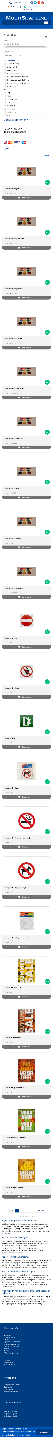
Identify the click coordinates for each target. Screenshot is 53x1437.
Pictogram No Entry (11, 638)
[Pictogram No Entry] (26, 621)
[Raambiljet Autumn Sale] (26, 1020)
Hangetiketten (11, 86)
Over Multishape (9, 1337)
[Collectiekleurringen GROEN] (26, 371)
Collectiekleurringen (13, 64)
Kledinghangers (9, 1389)
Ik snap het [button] (44, 1432)
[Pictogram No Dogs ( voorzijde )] (26, 871)
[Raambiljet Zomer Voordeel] (26, 1170)
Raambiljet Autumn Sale (13, 1038)
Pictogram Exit (10, 738)
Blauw (9, 96)
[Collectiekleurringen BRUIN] (26, 271)
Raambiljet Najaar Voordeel (14, 1088)
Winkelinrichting (9, 1362)
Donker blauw (11, 106)
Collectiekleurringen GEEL (13, 338)
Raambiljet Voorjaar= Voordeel (15, 1138)
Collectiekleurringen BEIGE (14, 189)
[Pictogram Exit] (26, 721)
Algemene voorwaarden (12, 1342)
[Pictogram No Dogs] (26, 771)
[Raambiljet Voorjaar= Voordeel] (26, 1120)
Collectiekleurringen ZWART (14, 588)
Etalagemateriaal (9, 1364)
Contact (45, 7)
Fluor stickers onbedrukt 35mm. (18, 80)
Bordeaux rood (12, 99)
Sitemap (6, 1348)
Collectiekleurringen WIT (13, 538)
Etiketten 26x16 (12, 70)
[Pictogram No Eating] (26, 671)
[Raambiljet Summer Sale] (26, 970)
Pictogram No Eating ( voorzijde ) (16, 938)
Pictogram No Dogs (12, 788)
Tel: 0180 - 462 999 (10, 1411)
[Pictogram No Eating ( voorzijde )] (26, 921)
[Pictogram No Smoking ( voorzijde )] (26, 821)
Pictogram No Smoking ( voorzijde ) (17, 838)
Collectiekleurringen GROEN (14, 388)
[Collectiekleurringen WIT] (26, 521)
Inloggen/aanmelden (34, 7)
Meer (3, 1308)
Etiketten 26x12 (12, 67)
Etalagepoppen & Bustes (12, 1385)
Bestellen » (26, 198)
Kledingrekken (8, 1387)
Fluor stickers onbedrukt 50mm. (18, 83)
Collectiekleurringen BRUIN (14, 289)
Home (46, 155)
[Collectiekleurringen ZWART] (26, 571)
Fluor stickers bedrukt (14, 74)
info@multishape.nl (16, 132)
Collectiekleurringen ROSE (14, 488)
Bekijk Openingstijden (11, 1416)
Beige (8, 93)
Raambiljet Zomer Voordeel (14, 1188)
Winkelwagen (16, 7)
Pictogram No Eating (12, 688)
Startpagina (7, 1335)
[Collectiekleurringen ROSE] (26, 471)
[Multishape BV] (26, 18)
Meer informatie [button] (23, 1435)
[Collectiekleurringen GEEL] (26, 322)
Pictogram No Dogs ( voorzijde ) (16, 888)
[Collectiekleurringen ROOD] (26, 421)
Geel (8, 115)
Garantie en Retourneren (12, 1346)
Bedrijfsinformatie (27, 9)
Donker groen (11, 112)
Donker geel (11, 109)
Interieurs (7, 1360)
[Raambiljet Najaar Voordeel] (26, 1070)
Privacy (6, 1351)
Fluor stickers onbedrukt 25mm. (18, 77)
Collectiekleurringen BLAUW (14, 238)
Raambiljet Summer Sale (13, 988)
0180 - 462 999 (19, 2)
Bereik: (6, 44)
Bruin (8, 102)
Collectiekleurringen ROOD (14, 438)
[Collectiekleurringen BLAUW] (26, 222)
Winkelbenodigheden (11, 1391)
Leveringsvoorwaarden (11, 1344)
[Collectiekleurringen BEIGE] (26, 172)
